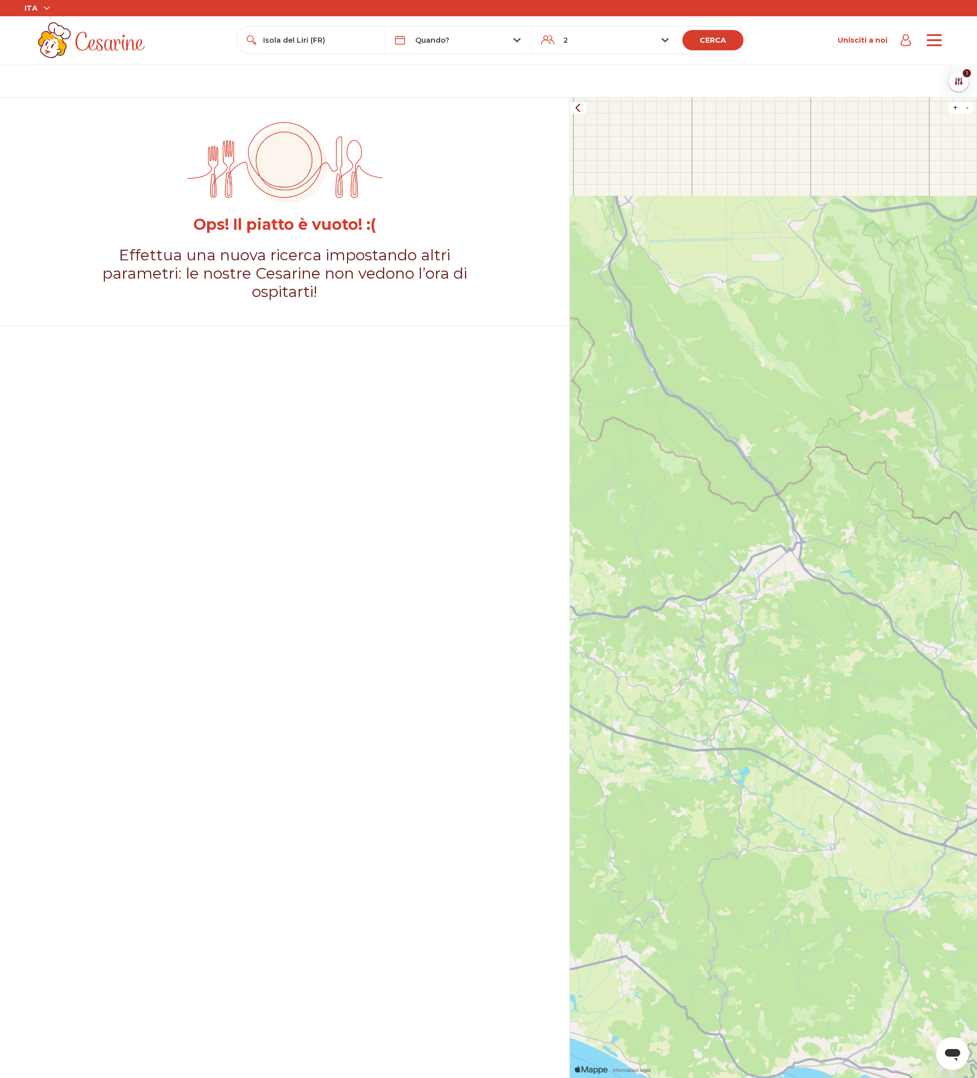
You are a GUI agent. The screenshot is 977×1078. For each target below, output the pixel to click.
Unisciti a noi (862, 40)
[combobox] (319, 40)
